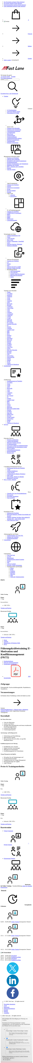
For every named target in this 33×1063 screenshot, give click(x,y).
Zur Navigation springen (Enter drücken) (14, 2)
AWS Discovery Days (12, 520)
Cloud (8, 237)
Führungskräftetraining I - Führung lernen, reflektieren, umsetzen (14, 710)
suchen (2, 79)
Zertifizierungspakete (12, 538)
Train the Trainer (11, 169)
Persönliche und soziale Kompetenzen (16, 161)
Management (10, 558)
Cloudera (9, 312)
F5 (7, 325)
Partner (9, 561)
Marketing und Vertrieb (13, 165)
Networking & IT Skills (13, 113)
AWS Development (15, 271)
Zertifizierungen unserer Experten (15, 559)
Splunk (9, 360)
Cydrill (9, 318)
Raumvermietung (11, 451)
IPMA (8, 214)
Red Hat (9, 353)
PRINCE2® (10, 219)
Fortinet (9, 327)
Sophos (9, 358)
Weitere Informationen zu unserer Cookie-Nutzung (15, 1056)
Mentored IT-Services (12, 478)
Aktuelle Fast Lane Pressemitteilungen (16, 493)
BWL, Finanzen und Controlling (15, 166)
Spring (12, 277)
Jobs (8, 562)
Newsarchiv (10, 495)
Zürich (12, 568)
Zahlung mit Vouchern (12, 537)
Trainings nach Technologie (14, 129)
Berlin (11, 569)
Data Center (10, 240)
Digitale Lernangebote (12, 142)
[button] (15, 60)
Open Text (9, 347)
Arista (8, 298)
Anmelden (6, 1013)
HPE (8, 331)
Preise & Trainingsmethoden (11, 662)
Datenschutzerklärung (9, 1008)
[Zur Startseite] (13, 73)
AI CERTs (9, 293)
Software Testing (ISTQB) (14, 268)
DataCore (9, 319)
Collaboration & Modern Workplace (16, 474)
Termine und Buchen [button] (6, 608)
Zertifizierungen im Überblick (14, 381)
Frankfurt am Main (16, 957)
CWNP (9, 316)
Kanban (9, 192)
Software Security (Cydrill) (14, 266)
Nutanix (9, 342)
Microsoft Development (16, 275)
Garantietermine (11, 132)
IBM (8, 332)
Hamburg (12, 572)
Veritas (8, 363)
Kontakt (13, 76)
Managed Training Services (14, 442)
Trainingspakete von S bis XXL (15, 535)
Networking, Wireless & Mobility (15, 476)
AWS (8, 302)
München (12, 574)
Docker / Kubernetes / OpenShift (15, 241)
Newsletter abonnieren (6, 78)
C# (8, 262)
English (30, 58)
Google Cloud (10, 329)
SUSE (8, 361)
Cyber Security (11, 238)
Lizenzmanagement (12, 220)
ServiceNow (13, 196)
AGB (5, 1005)
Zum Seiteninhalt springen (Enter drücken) (14, 6)
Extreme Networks (12, 324)
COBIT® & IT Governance (14, 213)
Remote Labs (10, 452)
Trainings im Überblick (13, 158)
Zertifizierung (7, 366)
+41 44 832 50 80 (5, 76)
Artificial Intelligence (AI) (13, 235)
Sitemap (6, 1011)
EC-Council (10, 322)
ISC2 (8, 334)
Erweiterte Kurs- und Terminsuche (9, 93)
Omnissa (9, 345)
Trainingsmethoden (12, 137)
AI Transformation (11, 110)
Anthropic (9, 296)
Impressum (6, 1007)
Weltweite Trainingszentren (17, 577)
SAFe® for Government (13, 187)
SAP (8, 354)
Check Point (10, 308)
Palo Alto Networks (12, 350)
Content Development (12, 441)
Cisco (8, 309)
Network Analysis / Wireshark (14, 244)
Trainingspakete (11, 135)
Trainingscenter (11, 141)
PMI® (8, 217)
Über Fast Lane (11, 555)
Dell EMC (9, 321)
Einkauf (9, 168)
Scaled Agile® (10, 417)
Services (6, 424)
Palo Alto (9, 413)
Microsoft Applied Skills (13, 408)
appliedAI (9, 295)
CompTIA (9, 315)
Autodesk (9, 300)
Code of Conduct (11, 564)
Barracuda (9, 303)
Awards (9, 556)
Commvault (10, 314)
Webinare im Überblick (13, 513)
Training (6, 96)
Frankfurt (12, 571)
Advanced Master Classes (13, 111)
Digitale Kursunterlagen (13, 140)
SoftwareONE (10, 357)
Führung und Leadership (13, 159)
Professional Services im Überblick (16, 468)
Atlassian (12, 195)
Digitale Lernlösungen (12, 439)
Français (30, 33)
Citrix (8, 311)
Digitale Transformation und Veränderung (17, 163)
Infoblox (9, 335)
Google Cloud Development (17, 274)
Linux (8, 242)
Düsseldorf (14, 955)
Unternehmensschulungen (13, 131)
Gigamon (9, 328)
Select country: (7, 60)
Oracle (8, 348)
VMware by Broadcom (13, 364)
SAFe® (9, 186)
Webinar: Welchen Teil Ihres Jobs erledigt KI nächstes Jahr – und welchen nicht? (18, 518)
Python (9, 264)
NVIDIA (9, 344)
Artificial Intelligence (12, 471)
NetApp (9, 341)
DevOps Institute (11, 190)
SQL (8, 265)
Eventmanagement (11, 444)
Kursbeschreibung (8, 661)
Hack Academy (11, 448)
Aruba (8, 299)
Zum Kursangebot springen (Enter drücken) (15, 5)
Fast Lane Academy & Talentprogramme (17, 445)
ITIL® (8, 216)
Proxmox (9, 351)
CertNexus (9, 306)
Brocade (9, 305)
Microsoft (9, 340)
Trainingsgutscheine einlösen (14, 138)
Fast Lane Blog (11, 497)
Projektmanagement (12, 162)
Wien (11, 575)
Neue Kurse (10, 134)
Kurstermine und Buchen (10, 664)
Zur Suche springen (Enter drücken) (13, 3)
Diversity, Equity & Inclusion (14, 565)
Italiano (30, 46)
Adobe (8, 292)
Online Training (15, 921)
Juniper (9, 337)
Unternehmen (7, 540)
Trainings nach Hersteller (13, 128)
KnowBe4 (9, 338)
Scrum (8, 189)
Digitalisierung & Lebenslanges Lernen (17, 447)
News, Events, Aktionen (10, 479)
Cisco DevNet (13, 272)
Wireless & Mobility (12, 245)
